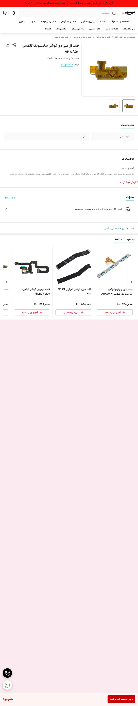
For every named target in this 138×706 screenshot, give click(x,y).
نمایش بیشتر (130, 182)
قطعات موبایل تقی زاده (125, 37)
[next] (7, 282)
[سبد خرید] (5, 13)
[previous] (131, 282)
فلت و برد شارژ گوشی (82, 37)
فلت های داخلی (61, 37)
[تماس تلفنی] (7, 673)
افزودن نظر (10, 197)
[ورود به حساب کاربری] (13, 12)
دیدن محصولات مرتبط (121, 699)
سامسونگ (67, 64)
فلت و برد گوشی (103, 37)
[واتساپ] (7, 685)
